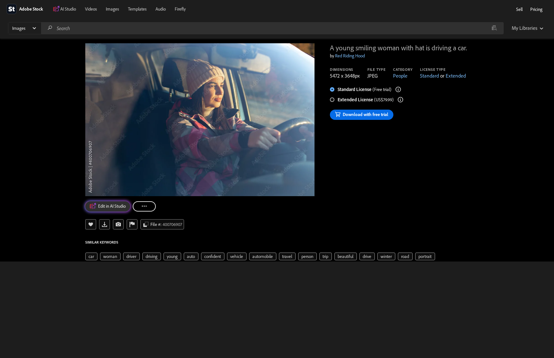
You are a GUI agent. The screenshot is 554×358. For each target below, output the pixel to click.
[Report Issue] (132, 224)
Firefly (180, 9)
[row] (91, 256)
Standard (429, 75)
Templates (137, 9)
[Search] (50, 28)
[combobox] (272, 28)
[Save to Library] (90, 224)
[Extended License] (400, 100)
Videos (91, 9)
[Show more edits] (144, 206)
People (400, 75)
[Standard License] (398, 89)
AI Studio (68, 9)
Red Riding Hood (350, 56)
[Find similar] (494, 28)
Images (112, 9)
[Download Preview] (104, 224)
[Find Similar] (118, 224)
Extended (456, 75)
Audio (160, 9)
